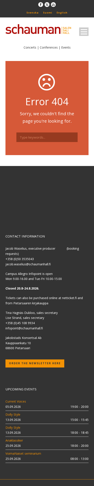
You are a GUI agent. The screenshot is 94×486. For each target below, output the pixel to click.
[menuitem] (32, 12)
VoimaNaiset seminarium (23, 453)
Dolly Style (12, 414)
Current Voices (15, 401)
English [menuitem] (62, 12)
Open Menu (84, 31)
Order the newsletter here (35, 363)
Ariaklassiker (14, 440)
